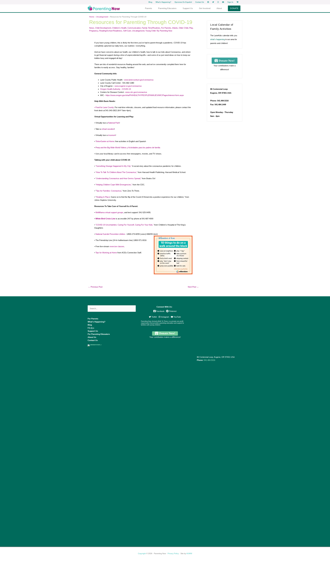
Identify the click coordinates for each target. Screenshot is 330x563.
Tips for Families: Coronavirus (108, 191)
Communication (134, 28)
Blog (90, 325)
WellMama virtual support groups (109, 212)
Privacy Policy (173, 553)
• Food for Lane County (104, 107)
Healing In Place (103, 197)
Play (191, 28)
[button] (234, 8)
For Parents (166, 28)
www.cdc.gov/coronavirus (136, 92)
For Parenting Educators (99, 334)
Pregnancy (93, 31)
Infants (175, 28)
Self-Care (127, 31)
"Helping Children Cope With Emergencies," (114, 185)
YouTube (177, 317)
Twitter (154, 317)
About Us (92, 337)
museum (112, 135)
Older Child (183, 28)
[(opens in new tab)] (97, 441)
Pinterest (172, 311)
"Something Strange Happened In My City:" (114, 166)
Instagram (164, 317)
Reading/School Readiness (110, 31)
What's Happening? (96, 322)
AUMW (189, 553)
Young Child (150, 31)
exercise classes (117, 246)
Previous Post (95, 287)
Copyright (142, 553)
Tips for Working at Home (106, 252)
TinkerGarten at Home (105, 141)
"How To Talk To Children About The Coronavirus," (116, 172)
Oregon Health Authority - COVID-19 (115, 89)
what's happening (217, 39)
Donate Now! (226, 60)
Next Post (193, 287)
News (91, 28)
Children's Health (119, 28)
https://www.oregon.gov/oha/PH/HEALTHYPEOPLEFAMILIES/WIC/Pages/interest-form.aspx (145, 95)
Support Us (93, 331)
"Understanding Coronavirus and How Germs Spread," (118, 178)
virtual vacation (108, 129)
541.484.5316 (209, 360)
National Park (113, 123)
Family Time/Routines (151, 28)
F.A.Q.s (91, 328)
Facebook (160, 311)
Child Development (103, 28)
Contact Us (93, 340)
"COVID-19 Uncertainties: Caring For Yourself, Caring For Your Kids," (125, 225)
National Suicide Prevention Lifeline (110, 234)
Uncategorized (138, 31)
